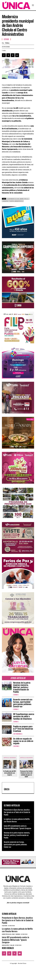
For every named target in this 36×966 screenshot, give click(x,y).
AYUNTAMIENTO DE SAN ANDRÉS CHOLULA (18, 198)
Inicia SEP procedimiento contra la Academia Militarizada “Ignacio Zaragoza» (17, 827)
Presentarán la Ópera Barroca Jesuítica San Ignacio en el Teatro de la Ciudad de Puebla (17, 812)
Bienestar (5, 201)
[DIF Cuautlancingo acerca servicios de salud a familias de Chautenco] (7, 717)
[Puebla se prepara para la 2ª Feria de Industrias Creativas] (7, 729)
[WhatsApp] (17, 55)
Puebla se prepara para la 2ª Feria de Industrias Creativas (23, 728)
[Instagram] (9, 953)
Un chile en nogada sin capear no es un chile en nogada (23, 741)
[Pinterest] (13, 55)
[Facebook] (4, 55)
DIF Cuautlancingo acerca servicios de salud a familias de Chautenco (23, 716)
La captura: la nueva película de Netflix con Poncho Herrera (17, 930)
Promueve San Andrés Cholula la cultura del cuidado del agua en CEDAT (26, 774)
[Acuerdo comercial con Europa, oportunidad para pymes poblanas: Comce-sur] (7, 702)
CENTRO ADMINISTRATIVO (16, 201)
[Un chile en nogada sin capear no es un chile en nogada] (7, 742)
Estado (16, 694)
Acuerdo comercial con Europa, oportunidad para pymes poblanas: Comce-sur (22, 703)
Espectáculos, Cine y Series (11, 934)
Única (7, 43)
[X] (8, 55)
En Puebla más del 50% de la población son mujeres (9, 773)
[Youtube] (20, 953)
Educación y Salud (8, 945)
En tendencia (18, 734)
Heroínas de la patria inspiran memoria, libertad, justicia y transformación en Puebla (21, 687)
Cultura (16, 746)
